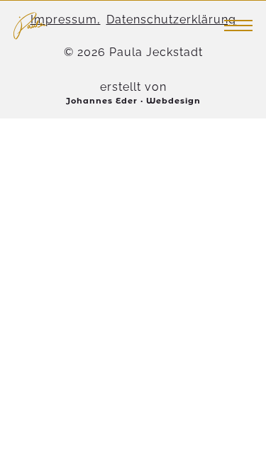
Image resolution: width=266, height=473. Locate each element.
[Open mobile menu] (238, 25)
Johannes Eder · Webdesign (133, 101)
